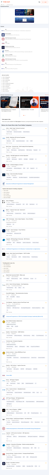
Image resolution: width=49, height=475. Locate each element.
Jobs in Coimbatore (6, 88)
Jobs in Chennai (6, 86)
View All (46, 94)
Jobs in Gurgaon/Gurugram (8, 83)
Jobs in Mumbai (6, 78)
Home (3, 4)
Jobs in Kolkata (6, 91)
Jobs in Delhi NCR (6, 80)
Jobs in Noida (5, 81)
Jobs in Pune (5, 89)
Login (45, 2)
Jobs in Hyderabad (6, 84)
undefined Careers (10, 4)
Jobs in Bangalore (6, 77)
